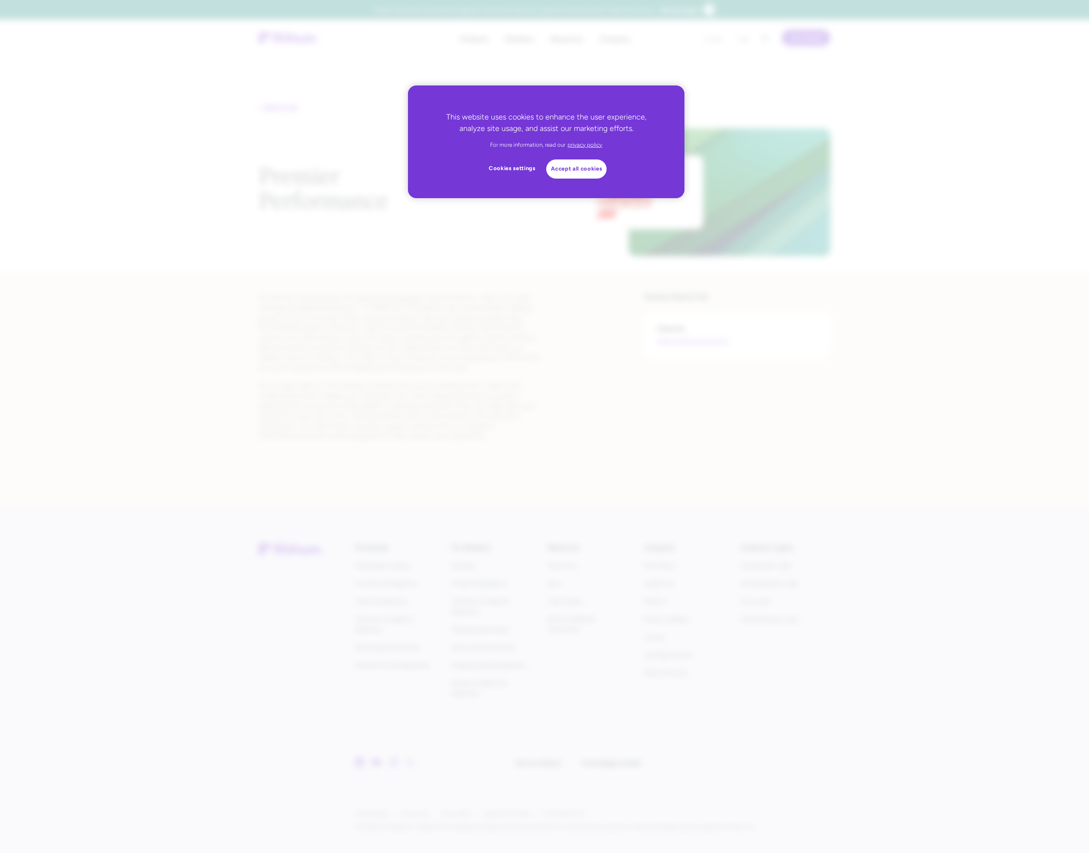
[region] (546, 141)
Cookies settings (512, 168)
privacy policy (584, 145)
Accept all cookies (576, 168)
